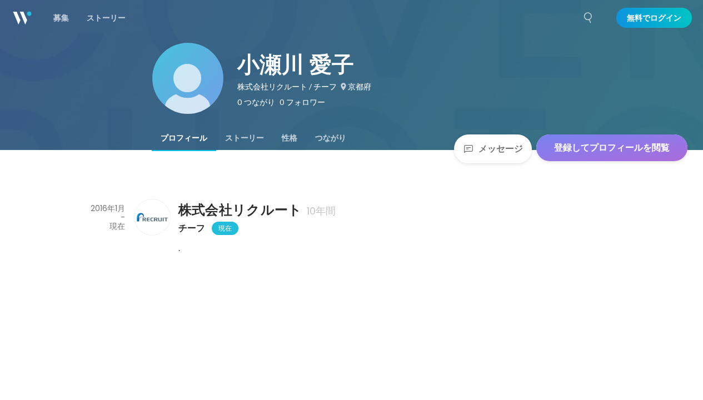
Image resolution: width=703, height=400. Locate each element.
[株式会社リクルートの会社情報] (151, 217)
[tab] (184, 137)
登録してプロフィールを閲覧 (612, 147)
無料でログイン (654, 17)
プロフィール (184, 137)
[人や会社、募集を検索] (588, 18)
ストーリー (244, 137)
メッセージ (500, 148)
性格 (289, 137)
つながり (330, 137)
